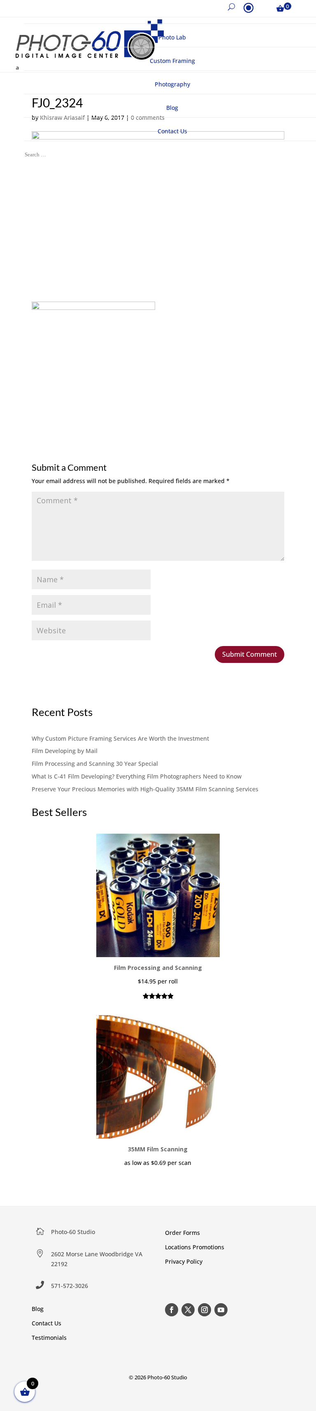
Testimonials (49, 1337)
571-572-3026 (69, 1286)
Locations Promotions (194, 1247)
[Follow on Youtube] (221, 1309)
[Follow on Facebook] (171, 1309)
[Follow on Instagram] (204, 1309)
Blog (38, 1309)
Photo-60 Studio (73, 1232)
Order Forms (182, 1233)
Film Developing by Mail (65, 751)
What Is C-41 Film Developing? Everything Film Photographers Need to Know (137, 776)
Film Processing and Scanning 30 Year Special (95, 763)
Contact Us (46, 1323)
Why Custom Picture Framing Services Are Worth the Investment (120, 738)
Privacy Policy (183, 1261)
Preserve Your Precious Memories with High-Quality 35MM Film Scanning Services (145, 789)
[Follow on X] (188, 1309)
